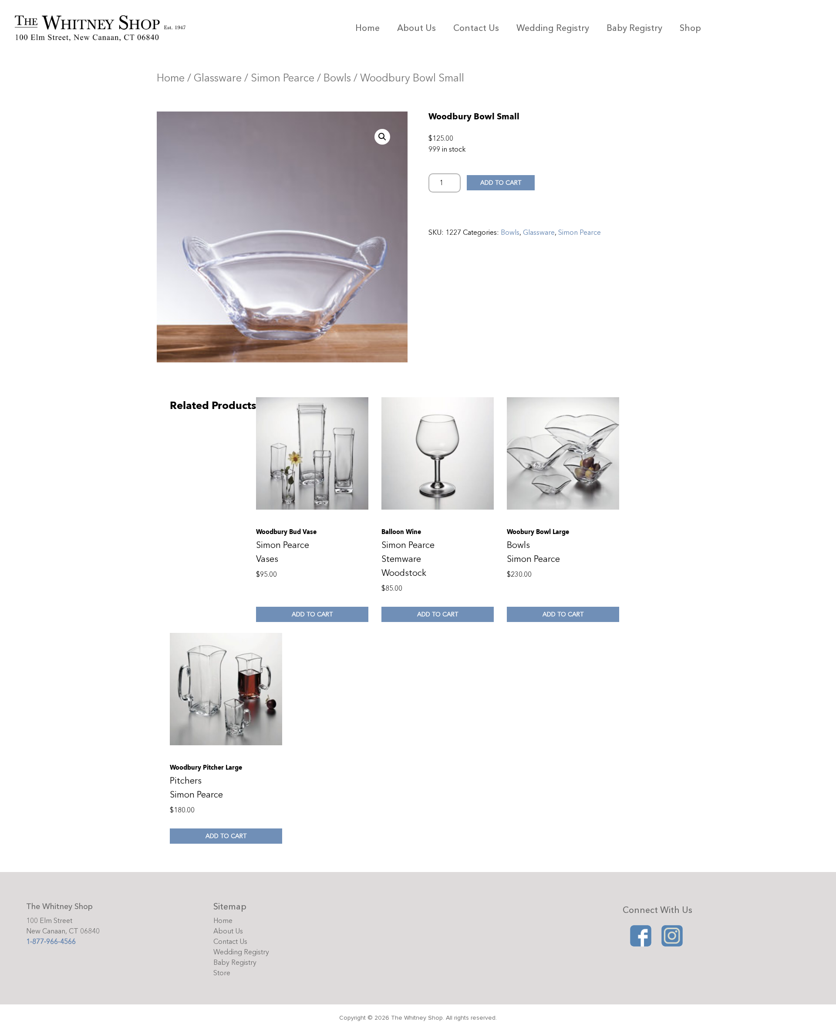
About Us (416, 28)
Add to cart (500, 183)
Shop (690, 28)
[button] (382, 137)
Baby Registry (634, 28)
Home (367, 28)
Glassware (218, 78)
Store (221, 973)
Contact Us (476, 28)
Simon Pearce (282, 78)
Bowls (337, 78)
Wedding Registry (552, 28)
